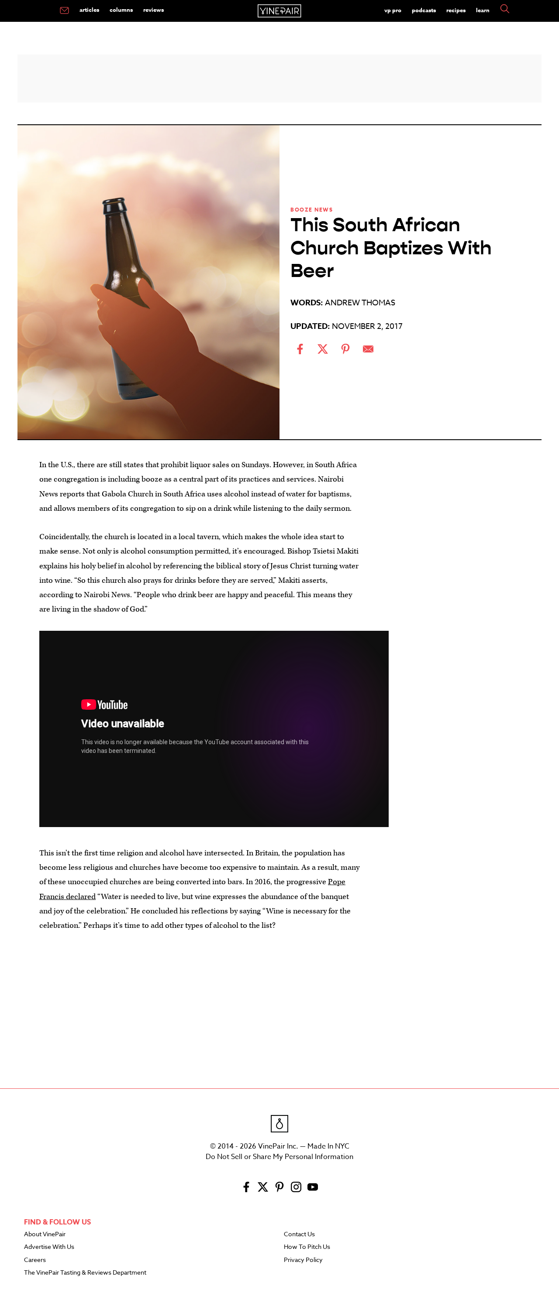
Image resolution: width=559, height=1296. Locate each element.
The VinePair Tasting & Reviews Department (85, 1272)
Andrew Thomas (360, 303)
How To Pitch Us (307, 1247)
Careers (35, 1260)
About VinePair (45, 1234)
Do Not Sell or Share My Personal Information (279, 1157)
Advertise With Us (49, 1247)
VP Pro (392, 10)
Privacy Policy (303, 1260)
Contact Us (299, 1234)
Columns (121, 10)
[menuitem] (64, 11)
